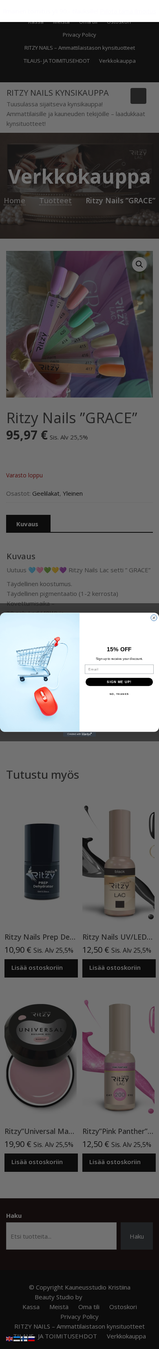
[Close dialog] (154, 618)
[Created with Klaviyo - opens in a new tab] (79, 734)
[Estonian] (17, 1338)
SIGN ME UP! (119, 681)
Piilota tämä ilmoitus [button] (128, 11)
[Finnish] (24, 1338)
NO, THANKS (119, 693)
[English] (9, 1338)
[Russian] (31, 1338)
